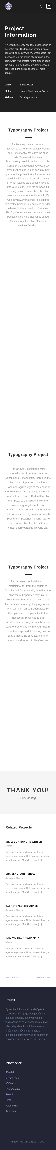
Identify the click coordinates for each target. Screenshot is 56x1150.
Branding (9, 878)
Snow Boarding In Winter (23, 842)
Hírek (8, 1100)
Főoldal (9, 1072)
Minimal (8, 846)
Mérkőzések (12, 1078)
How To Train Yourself (22, 938)
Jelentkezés (12, 1105)
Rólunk (9, 1094)
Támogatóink (12, 1089)
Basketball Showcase (21, 906)
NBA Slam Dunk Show (20, 874)
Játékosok (11, 1083)
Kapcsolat (10, 1111)
